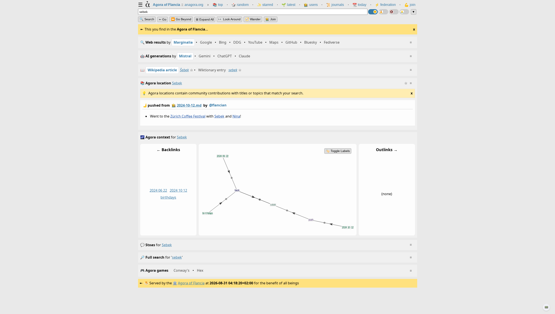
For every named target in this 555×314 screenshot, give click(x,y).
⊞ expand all (205, 19)
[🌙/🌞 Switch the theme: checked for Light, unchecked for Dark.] (373, 11)
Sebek (219, 116)
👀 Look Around (229, 19)
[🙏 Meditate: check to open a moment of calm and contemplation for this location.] (404, 11)
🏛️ (175, 283)
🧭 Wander (253, 19)
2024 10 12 (178, 190)
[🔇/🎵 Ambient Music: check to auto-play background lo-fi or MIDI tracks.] (394, 11)
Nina (236, 116)
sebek (233, 70)
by (184, 105)
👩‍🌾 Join (270, 19)
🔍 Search (147, 19)
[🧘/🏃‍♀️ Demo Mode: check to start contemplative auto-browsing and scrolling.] (383, 11)
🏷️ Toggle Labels (338, 151)
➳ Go (162, 19)
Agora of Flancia (191, 283)
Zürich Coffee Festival (187, 116)
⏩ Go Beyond (181, 19)
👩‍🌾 (174, 105)
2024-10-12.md (189, 105)
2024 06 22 (158, 190)
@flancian (218, 105)
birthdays (168, 197)
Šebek (184, 70)
